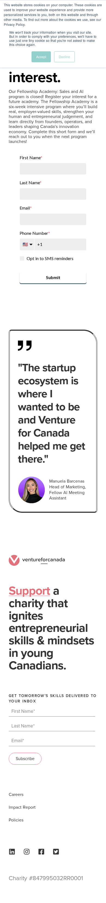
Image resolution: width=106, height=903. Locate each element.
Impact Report (22, 807)
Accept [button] (41, 56)
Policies (16, 820)
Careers (16, 794)
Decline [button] (64, 56)
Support (29, 591)
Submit (53, 277)
